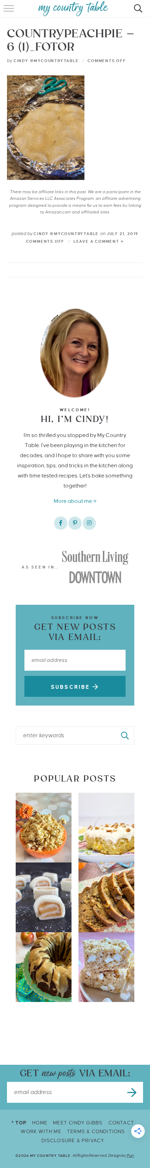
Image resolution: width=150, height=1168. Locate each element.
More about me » (75, 501)
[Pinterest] (75, 523)
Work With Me (41, 1131)
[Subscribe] (132, 1092)
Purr (130, 1155)
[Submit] (125, 735)
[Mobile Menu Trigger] (9, 12)
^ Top (19, 1122)
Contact (121, 1122)
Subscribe (71, 687)
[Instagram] (89, 523)
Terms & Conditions (96, 1131)
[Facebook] (60, 523)
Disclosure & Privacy (73, 1140)
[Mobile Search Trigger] (137, 12)
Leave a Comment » (99, 241)
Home (39, 1122)
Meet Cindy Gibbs (78, 1122)
